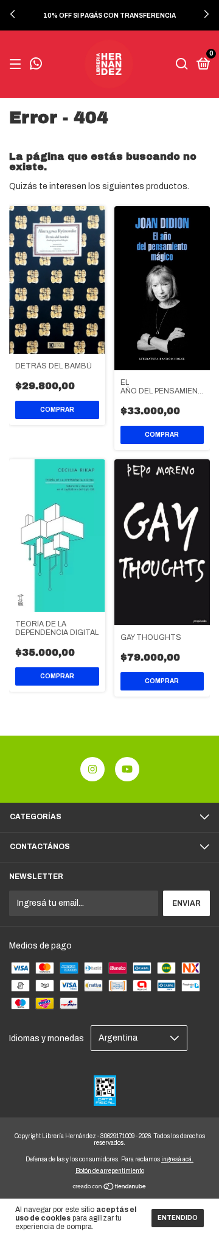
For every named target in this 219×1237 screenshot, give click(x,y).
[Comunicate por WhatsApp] (36, 65)
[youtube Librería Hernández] (127, 769)
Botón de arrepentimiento (109, 1170)
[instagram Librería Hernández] (92, 769)
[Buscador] (182, 64)
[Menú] (17, 64)
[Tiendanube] (110, 1187)
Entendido (178, 1217)
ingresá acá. (177, 1159)
